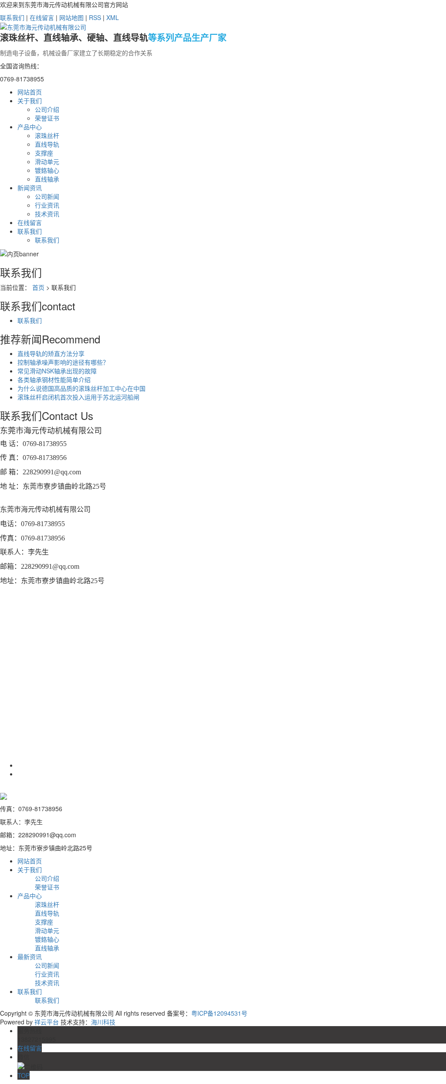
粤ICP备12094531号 (219, 1013)
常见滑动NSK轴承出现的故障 (57, 370)
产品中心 (29, 126)
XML (112, 17)
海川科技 (103, 1021)
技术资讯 (47, 213)
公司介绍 (47, 109)
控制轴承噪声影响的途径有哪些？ (63, 362)
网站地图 (71, 17)
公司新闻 (47, 196)
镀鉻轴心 (47, 170)
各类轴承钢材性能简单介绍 (54, 379)
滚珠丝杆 (47, 135)
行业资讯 (47, 205)
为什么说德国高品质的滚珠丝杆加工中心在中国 (81, 388)
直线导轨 (47, 144)
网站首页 (29, 91)
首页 (38, 287)
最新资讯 (29, 956)
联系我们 (12, 17)
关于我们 (29, 100)
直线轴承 (47, 179)
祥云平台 (46, 1021)
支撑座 (44, 152)
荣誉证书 (47, 118)
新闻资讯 (29, 187)
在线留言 (42, 17)
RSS (95, 17)
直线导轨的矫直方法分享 (50, 353)
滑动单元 (47, 161)
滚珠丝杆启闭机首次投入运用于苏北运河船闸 (78, 397)
